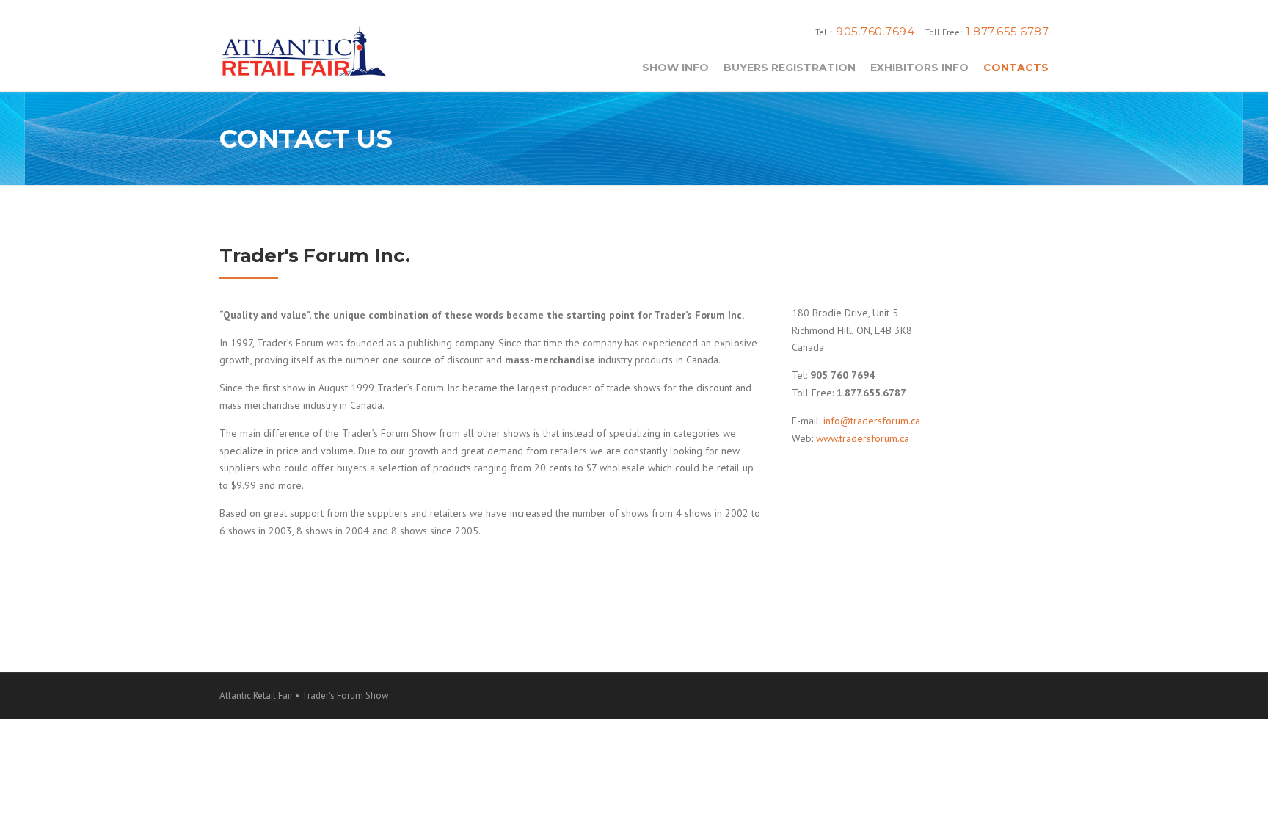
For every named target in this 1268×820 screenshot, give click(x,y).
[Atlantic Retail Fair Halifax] (303, 49)
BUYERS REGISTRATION (790, 67)
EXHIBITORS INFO (919, 67)
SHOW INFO (675, 67)
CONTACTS (1016, 67)
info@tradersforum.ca (871, 420)
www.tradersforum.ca (862, 438)
